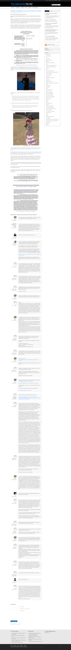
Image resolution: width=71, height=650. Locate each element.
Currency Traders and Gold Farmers (51, 65)
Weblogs (47, 124)
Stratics (47, 115)
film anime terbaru (14, 633)
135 (48, 14)
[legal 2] (26, 210)
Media (22, 7)
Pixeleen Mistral (14, 12)
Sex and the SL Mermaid (49, 36)
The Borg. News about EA (50, 116)
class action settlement (21, 19)
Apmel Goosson (14, 635)
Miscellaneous (48, 85)
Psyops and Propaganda (49, 107)
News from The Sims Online (50, 96)
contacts (59, 0)
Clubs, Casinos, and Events (50, 62)
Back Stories (48, 58)
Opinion (29, 7)
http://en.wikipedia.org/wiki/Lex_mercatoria (25, 390)
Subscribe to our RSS (50, 44)
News (26, 7)
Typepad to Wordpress (31, 646)
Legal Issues (48, 80)
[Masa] (26, 145)
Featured (47, 68)
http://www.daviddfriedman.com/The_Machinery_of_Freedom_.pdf (28, 383)
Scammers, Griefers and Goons (51, 108)
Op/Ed (47, 100)
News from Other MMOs (49, 93)
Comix (47, 64)
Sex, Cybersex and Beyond (50, 111)
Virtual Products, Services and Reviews (52, 120)
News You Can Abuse (49, 97)
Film (46, 69)
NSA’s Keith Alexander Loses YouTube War (35, 641)
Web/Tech (47, 123)
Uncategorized (35, 7)
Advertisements (48, 54)
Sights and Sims (48, 112)
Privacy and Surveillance (50, 105)
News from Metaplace (49, 92)
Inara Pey (14, 243)
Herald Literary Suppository (50, 77)
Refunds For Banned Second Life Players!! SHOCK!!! (26, 11)
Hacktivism (18, 7)
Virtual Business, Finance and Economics (52, 119)
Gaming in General (49, 73)
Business (13, 7)
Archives (50, 0)
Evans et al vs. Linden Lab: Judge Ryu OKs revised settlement (29, 254)
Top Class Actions (21, 255)
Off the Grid (48, 99)
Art (46, 57)
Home (47, 0)
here (29, 19)
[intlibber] (26, 90)
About (53, 0)
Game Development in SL (50, 70)
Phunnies (47, 104)
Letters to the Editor (49, 81)
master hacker (14, 574)
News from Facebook (49, 89)
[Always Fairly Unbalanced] (22, 6)
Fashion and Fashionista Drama (51, 66)
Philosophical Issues (49, 103)
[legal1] (26, 64)
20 (54, 36)
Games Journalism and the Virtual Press (52, 72)
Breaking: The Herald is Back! (33, 635)
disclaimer (56, 0)
